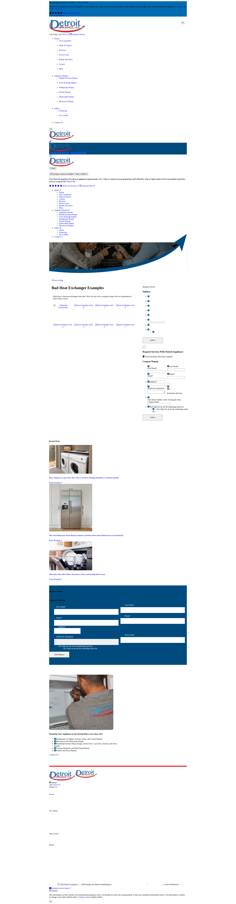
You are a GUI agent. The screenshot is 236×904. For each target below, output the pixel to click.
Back (53, 168)
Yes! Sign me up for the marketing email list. (166, 330)
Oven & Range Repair (63, 804)
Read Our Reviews (70, 13)
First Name (154, 296)
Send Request (59, 655)
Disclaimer (141, 884)
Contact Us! (54, 755)
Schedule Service (78, 34)
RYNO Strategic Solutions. (123, 884)
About (56, 816)
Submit (152, 340)
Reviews (57, 820)
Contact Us (58, 829)
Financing (58, 824)
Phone (152, 310)
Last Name (154, 301)
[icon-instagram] (54, 789)
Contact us (82, 897)
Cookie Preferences (171, 884)
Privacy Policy (154, 884)
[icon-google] (52, 789)
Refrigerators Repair (62, 806)
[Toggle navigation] (51, 129)
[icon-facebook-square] (50, 789)
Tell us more (154, 325)
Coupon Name (153, 402)
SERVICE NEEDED (157, 320)
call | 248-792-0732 (59, 153)
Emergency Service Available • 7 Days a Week (69, 174)
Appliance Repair (61, 799)
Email (152, 306)
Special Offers (57, 15)
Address (153, 315)
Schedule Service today (60, 888)
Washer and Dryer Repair (64, 801)
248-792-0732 (56, 9)
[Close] (182, 22)
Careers (57, 818)
